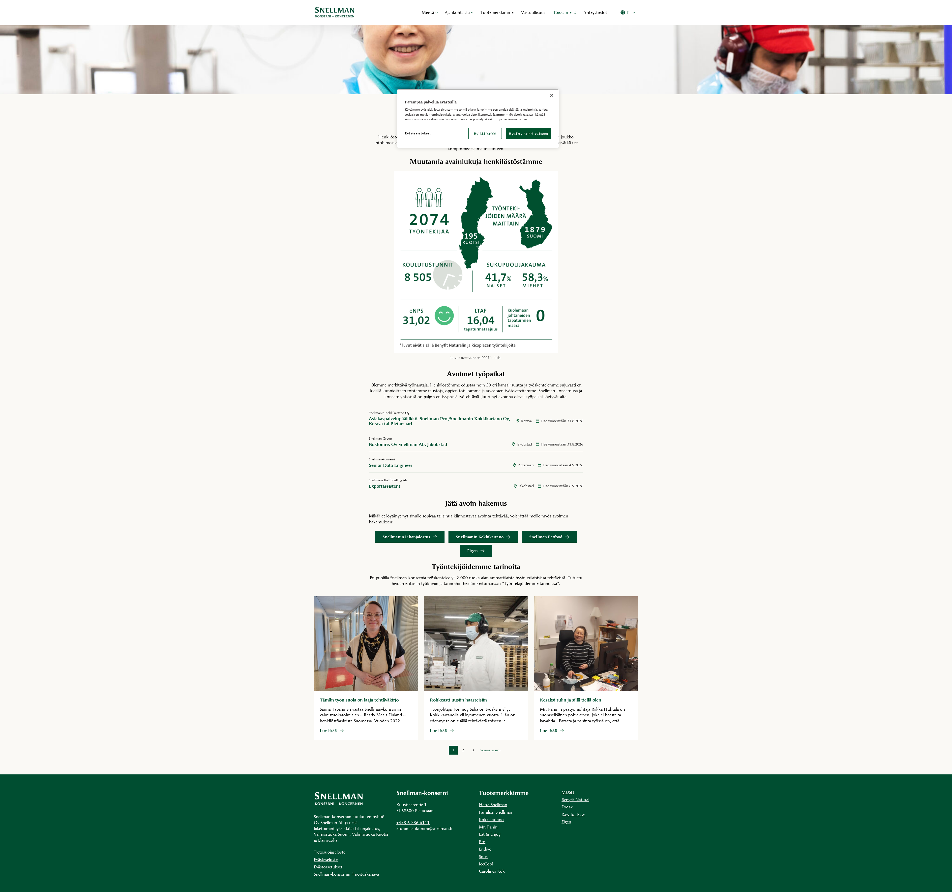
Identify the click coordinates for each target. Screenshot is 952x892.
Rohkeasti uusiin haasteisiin (458, 699)
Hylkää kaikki (485, 133)
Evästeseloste (326, 859)
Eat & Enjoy (490, 834)
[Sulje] (551, 95)
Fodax (567, 807)
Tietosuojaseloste (329, 852)
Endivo (485, 849)
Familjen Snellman (495, 812)
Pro (482, 841)
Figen (472, 550)
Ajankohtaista (457, 12)
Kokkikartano (491, 819)
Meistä (428, 12)
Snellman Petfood (546, 536)
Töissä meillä (564, 12)
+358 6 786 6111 (413, 822)
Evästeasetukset (328, 867)
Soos (483, 856)
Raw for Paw (573, 814)
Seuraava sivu (490, 750)
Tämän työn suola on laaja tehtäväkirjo (360, 699)
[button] (436, 12)
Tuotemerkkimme (496, 12)
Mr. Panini (489, 827)
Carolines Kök (492, 871)
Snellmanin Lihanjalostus (406, 536)
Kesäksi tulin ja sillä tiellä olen (570, 699)
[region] (478, 118)
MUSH (568, 792)
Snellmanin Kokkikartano (480, 536)
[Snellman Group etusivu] (362, 12)
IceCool (486, 864)
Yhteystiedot (595, 12)
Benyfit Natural (575, 799)
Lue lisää (332, 731)
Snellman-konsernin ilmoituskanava (346, 874)
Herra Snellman (493, 804)
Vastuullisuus (533, 12)
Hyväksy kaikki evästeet (528, 133)
